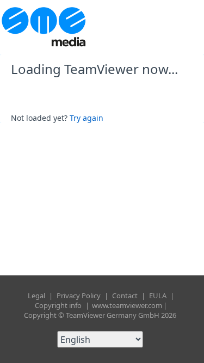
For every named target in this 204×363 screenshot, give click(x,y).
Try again (86, 118)
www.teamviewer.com (127, 305)
